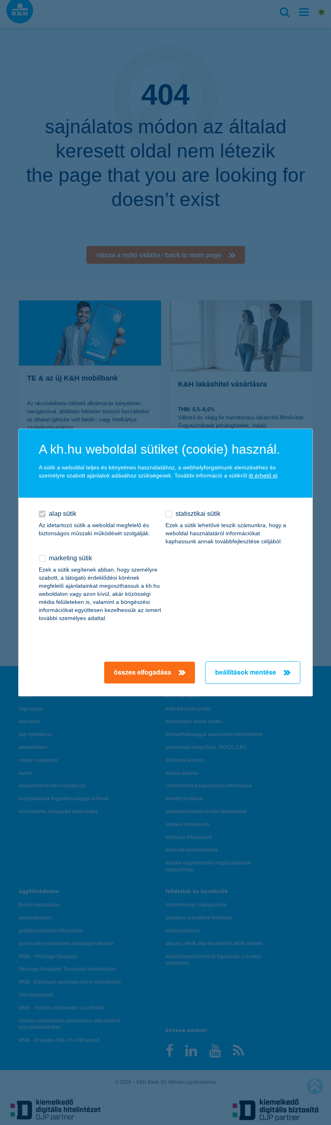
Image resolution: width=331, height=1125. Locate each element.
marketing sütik (70, 558)
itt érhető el (263, 475)
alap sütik (62, 513)
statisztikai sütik (198, 513)
